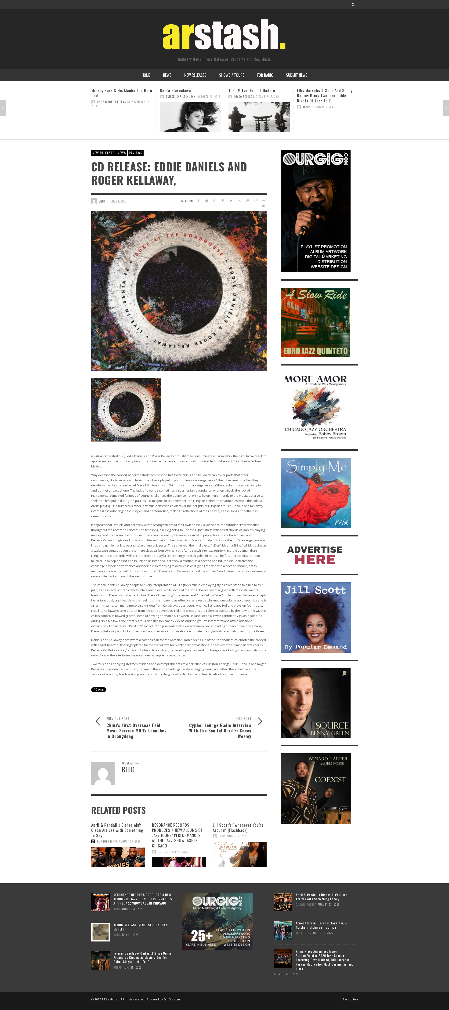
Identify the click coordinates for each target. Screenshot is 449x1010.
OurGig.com (171, 999)
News (121, 152)
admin (238, 107)
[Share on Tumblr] (231, 200)
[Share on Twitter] (206, 200)
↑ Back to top (349, 999)
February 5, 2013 (255, 107)
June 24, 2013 (118, 201)
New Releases (103, 152)
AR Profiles (303, 933)
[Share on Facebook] (198, 200)
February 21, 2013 (324, 117)
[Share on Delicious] (247, 200)
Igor (222, 836)
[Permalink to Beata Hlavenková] (122, 117)
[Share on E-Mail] (263, 205)
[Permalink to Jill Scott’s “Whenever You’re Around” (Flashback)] (240, 854)
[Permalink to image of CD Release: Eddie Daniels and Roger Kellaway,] (179, 290)
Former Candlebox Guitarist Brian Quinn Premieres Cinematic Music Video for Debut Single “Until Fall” (142, 957)
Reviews (135, 152)
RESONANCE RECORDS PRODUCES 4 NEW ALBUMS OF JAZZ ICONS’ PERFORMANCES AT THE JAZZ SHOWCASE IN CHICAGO (177, 835)
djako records (175, 96)
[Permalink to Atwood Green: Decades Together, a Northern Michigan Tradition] (283, 930)
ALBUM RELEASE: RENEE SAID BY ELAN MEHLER (140, 926)
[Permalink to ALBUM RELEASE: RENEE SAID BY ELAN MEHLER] (100, 931)
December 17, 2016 (199, 96)
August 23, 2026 (130, 841)
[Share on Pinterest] (223, 200)
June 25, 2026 (132, 967)
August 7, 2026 (237, 836)
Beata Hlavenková (107, 90)
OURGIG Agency (107, 841)
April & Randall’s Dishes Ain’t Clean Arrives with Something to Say (117, 830)
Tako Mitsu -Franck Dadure (183, 90)
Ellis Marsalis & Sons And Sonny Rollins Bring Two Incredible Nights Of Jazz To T (256, 95)
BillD (102, 201)
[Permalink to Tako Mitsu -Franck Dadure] (190, 117)
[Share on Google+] (215, 200)
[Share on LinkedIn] (239, 200)
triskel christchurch (112, 96)
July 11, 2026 (130, 935)
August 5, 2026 (323, 933)
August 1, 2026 (289, 974)
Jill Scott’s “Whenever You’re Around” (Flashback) (238, 827)
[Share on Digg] (263, 200)
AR (275, 974)
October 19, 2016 (140, 96)
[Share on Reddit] (255, 200)
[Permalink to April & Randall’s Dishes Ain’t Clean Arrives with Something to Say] (118, 857)
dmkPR (117, 967)
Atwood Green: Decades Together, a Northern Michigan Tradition (321, 925)
